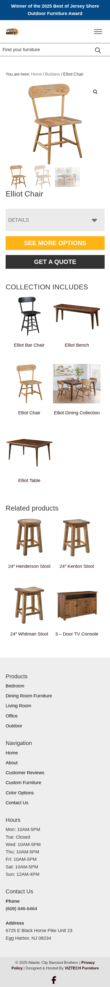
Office (12, 715)
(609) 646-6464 (21, 908)
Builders (52, 74)
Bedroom (15, 685)
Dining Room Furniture (29, 695)
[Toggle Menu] (98, 31)
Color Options (20, 792)
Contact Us (17, 802)
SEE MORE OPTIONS (55, 242)
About (12, 762)
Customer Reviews (25, 772)
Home (12, 752)
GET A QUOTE (55, 261)
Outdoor (14, 725)
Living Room (18, 705)
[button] (95, 91)
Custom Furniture (23, 782)
